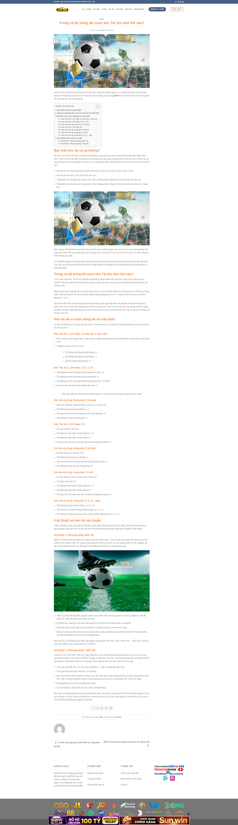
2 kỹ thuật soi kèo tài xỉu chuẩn (69, 138)
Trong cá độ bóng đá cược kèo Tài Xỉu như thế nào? (78, 113)
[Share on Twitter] (97, 708)
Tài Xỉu (111, 9)
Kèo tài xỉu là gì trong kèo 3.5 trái (74, 132)
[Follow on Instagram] (178, 2)
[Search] (83, 9)
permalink (118, 717)
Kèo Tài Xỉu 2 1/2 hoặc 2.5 (71, 127)
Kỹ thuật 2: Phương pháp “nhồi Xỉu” (75, 144)
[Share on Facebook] (93, 708)
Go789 (88, 9)
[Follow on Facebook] (176, 2)
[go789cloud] (66, 9)
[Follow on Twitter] (180, 2)
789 (116, 96)
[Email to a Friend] (102, 708)
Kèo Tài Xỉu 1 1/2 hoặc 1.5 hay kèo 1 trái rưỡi (79, 119)
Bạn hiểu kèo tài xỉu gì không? (69, 110)
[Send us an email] (183, 2)
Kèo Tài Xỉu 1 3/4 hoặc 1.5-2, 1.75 (74, 122)
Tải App (96, 9)
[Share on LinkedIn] (111, 708)
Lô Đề (103, 9)
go (113, 96)
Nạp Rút (128, 9)
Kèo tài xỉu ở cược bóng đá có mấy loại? (73, 116)
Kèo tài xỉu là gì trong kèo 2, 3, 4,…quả (76, 135)
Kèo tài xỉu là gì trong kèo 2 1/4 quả (75, 124)
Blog (102, 19)
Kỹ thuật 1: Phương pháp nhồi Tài (74, 141)
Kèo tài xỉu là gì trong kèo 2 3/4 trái (75, 130)
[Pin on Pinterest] (106, 708)
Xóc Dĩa (119, 9)
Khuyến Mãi (139, 9)
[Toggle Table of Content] (96, 106)
